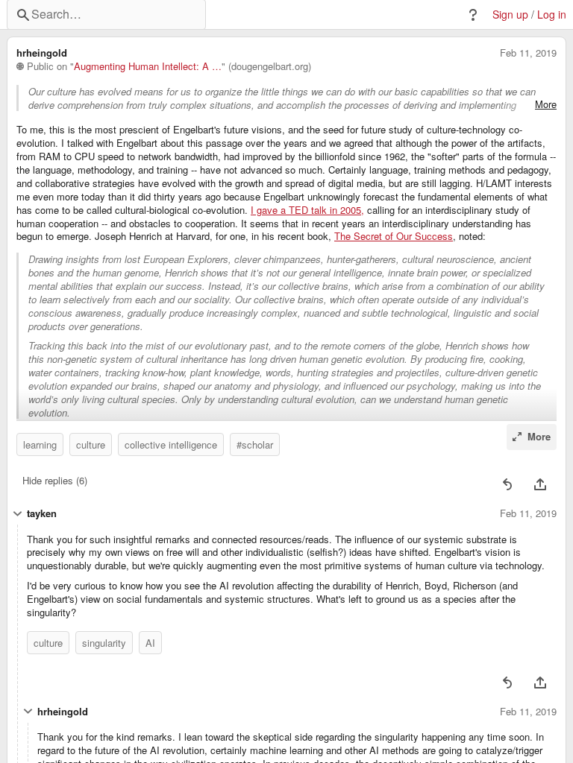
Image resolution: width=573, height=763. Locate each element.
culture (90, 444)
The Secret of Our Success (393, 236)
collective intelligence (171, 444)
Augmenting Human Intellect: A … (148, 66)
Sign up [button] (510, 14)
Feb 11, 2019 (528, 53)
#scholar (255, 444)
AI (150, 643)
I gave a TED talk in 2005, (307, 210)
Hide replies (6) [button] (54, 480)
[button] (473, 15)
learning (40, 444)
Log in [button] (551, 14)
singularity (104, 643)
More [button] (546, 104)
